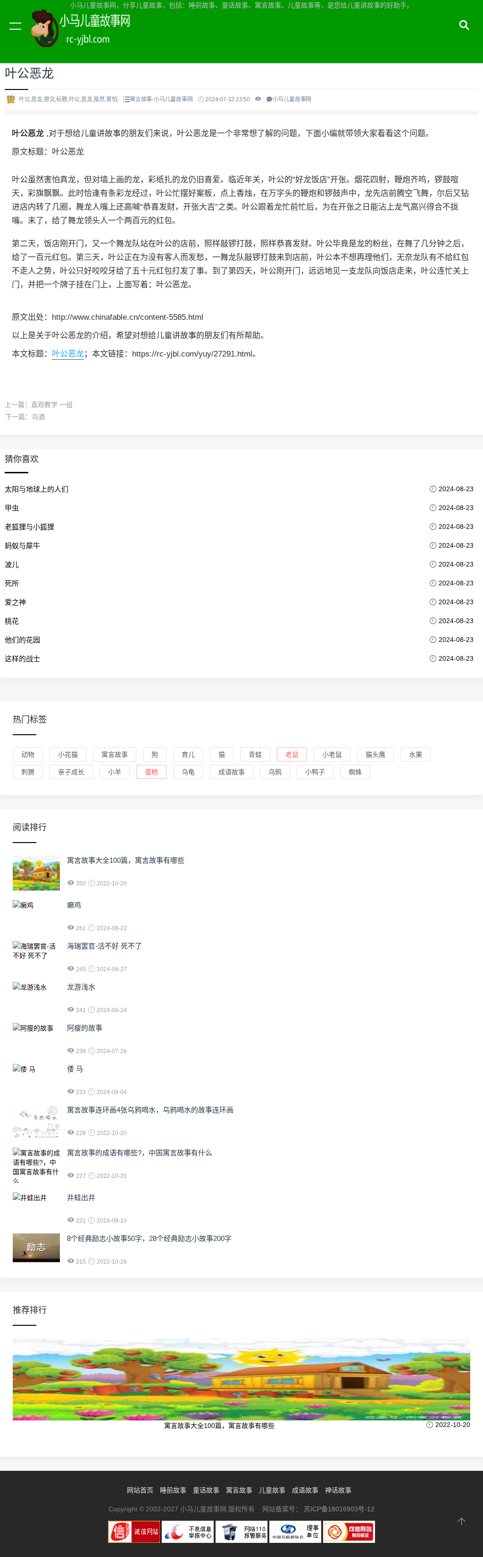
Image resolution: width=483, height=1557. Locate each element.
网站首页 (140, 1490)
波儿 (12, 564)
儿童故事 (272, 1490)
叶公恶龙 (68, 353)
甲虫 (12, 508)
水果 (415, 754)
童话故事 (206, 1490)
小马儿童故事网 (90, 36)
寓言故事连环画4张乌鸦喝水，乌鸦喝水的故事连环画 (150, 1110)
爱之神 (15, 602)
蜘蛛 (355, 772)
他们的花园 (22, 640)
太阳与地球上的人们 (36, 489)
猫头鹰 (375, 754)
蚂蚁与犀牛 (22, 546)
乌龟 (188, 772)
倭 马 (75, 1069)
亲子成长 (71, 772)
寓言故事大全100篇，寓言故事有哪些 (125, 860)
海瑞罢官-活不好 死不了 (104, 946)
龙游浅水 (81, 987)
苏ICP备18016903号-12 (339, 1509)
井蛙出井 (81, 1197)
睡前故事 (173, 1490)
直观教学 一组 (52, 404)
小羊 (114, 772)
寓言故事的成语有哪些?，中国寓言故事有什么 (139, 1153)
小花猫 (68, 754)
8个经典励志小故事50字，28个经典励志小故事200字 (149, 1238)
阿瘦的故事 (84, 1028)
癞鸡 (74, 905)
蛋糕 (151, 772)
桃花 (12, 621)
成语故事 (231, 772)
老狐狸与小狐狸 (29, 527)
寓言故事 (114, 754)
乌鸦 (275, 772)
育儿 (188, 754)
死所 (12, 583)
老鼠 (292, 754)
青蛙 (255, 754)
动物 (27, 754)
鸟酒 (38, 417)
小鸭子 (315, 772)
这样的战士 (22, 659)
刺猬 (27, 772)
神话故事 (338, 1490)
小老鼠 (332, 754)
